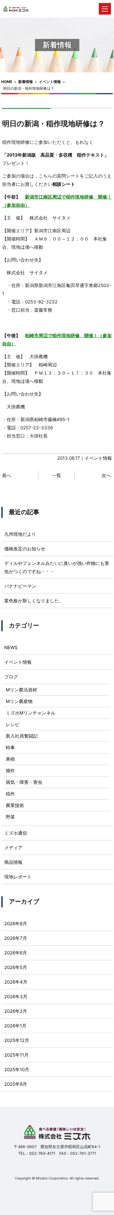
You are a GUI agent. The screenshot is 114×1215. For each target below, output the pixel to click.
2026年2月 (15, 1011)
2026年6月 (15, 953)
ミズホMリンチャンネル (30, 713)
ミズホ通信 (15, 833)
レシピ (12, 724)
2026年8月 (15, 923)
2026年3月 (15, 996)
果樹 (10, 759)
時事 (10, 747)
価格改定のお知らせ (24, 549)
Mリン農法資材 (21, 690)
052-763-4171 (42, 1153)
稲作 (10, 794)
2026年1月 (15, 1026)
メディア (13, 847)
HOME (6, 81)
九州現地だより (20, 534)
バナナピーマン (20, 586)
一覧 (56, 475)
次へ (106, 475)
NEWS (11, 647)
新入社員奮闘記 (22, 736)
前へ (6, 475)
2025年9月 (15, 1084)
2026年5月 (15, 967)
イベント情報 (50, 81)
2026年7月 (15, 938)
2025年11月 (16, 1055)
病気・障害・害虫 (24, 782)
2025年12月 (16, 1040)
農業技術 (15, 805)
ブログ (11, 677)
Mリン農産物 (19, 701)
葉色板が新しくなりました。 (34, 601)
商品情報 (13, 862)
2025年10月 (16, 1069)
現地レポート (18, 877)
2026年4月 (15, 982)
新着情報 (25, 81)
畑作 (10, 771)
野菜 (10, 817)
